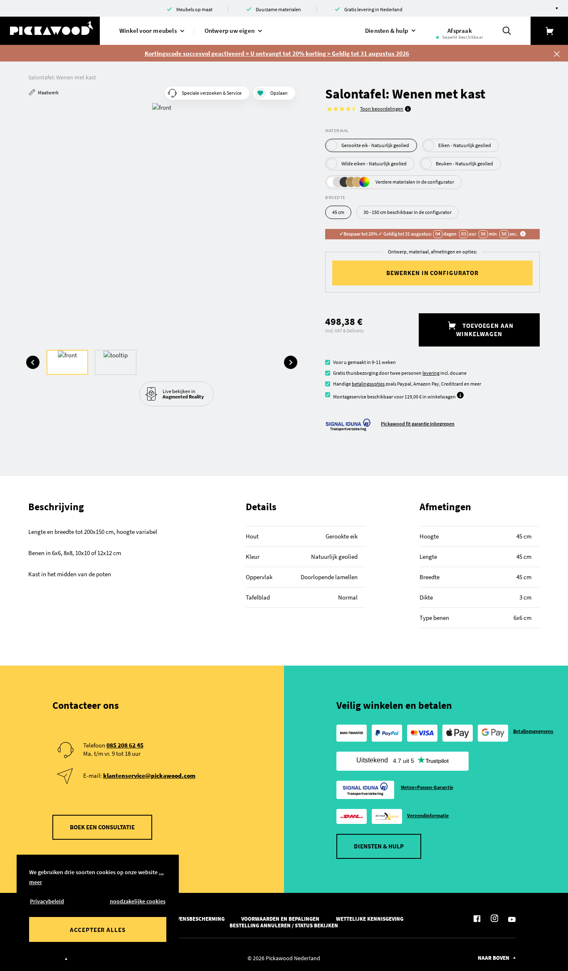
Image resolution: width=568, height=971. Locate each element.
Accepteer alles (98, 930)
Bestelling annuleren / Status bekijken (284, 925)
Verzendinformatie (428, 815)
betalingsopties (368, 384)
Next (290, 362)
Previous (33, 362)
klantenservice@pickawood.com (149, 775)
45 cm (338, 212)
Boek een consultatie (102, 827)
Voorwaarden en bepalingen (280, 918)
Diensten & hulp (379, 846)
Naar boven (493, 957)
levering (431, 373)
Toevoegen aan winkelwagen (485, 330)
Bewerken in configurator (432, 273)
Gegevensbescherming (194, 918)
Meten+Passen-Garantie (427, 787)
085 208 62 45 (124, 745)
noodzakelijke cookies (137, 901)
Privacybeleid (47, 901)
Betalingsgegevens (533, 731)
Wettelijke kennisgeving (369, 918)
